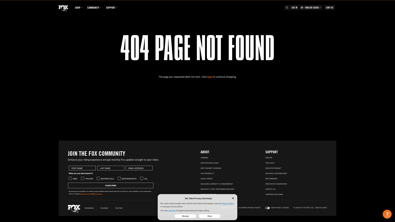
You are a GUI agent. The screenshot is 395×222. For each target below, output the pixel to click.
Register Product (273, 168)
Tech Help (269, 163)
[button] (387, 214)
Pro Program (271, 179)
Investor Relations (209, 163)
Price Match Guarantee (276, 184)
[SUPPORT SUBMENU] (116, 7)
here (209, 76)
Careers (204, 158)
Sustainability (207, 174)
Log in (294, 7)
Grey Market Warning (211, 168)
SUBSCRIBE (110, 185)
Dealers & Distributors (276, 174)
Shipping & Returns (274, 194)
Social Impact (207, 179)
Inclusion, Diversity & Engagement (217, 184)
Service (268, 158)
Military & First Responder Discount (217, 189)
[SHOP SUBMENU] (82, 7)
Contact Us (270, 189)
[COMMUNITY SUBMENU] (100, 7)
